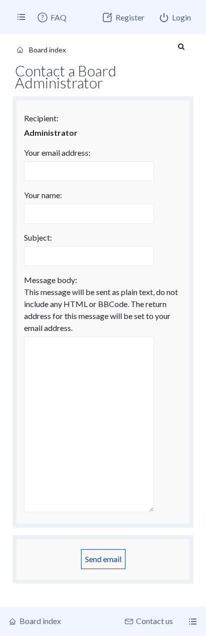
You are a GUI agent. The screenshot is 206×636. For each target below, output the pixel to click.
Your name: (43, 195)
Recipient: (41, 118)
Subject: (38, 237)
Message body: (50, 280)
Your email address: (57, 152)
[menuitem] (51, 17)
